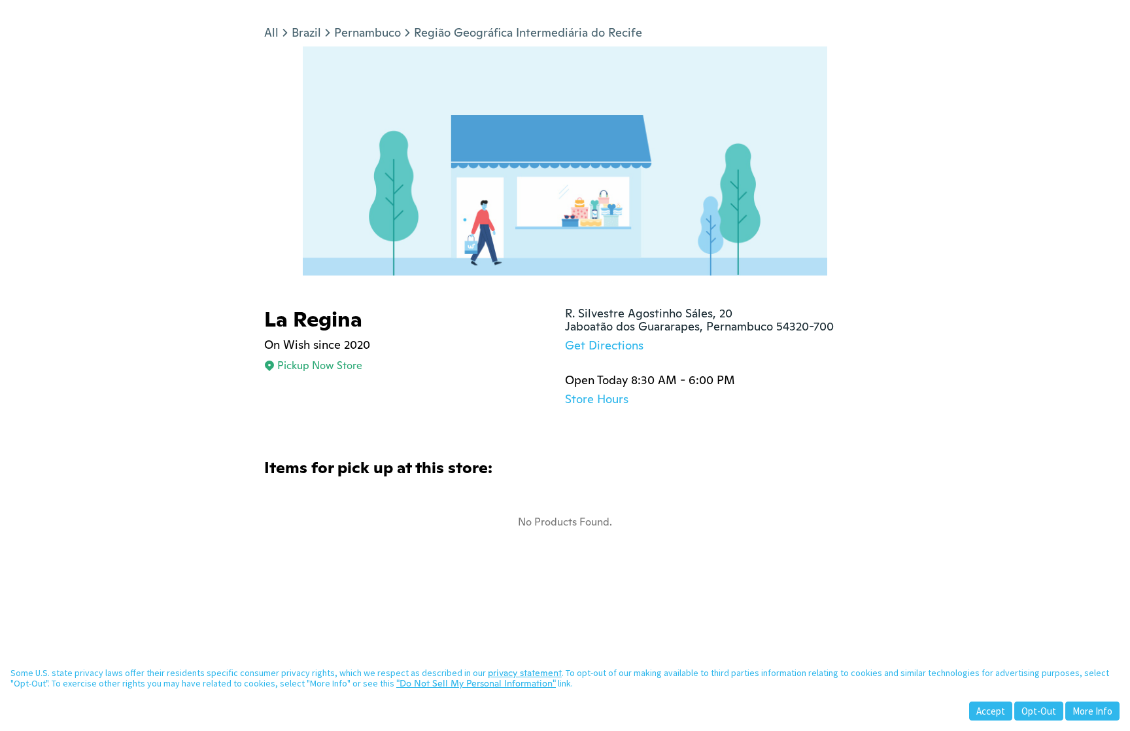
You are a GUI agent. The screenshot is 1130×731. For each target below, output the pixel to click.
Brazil (306, 32)
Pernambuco (367, 32)
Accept (990, 711)
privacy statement (525, 673)
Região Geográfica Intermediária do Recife (528, 32)
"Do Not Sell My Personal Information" (476, 683)
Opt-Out (1038, 711)
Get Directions (604, 345)
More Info (1092, 711)
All (271, 32)
